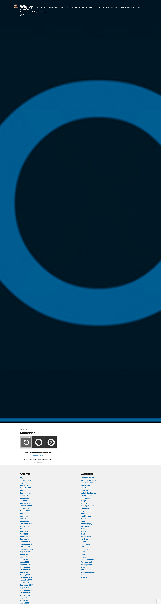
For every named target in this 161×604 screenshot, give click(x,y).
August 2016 (25, 595)
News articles (85, 536)
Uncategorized (86, 565)
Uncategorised (86, 562)
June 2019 (24, 554)
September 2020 (26, 524)
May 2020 (24, 531)
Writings (35, 12)
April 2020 (24, 534)
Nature (83, 531)
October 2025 (25, 480)
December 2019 (26, 542)
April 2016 (24, 600)
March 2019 (24, 562)
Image (82, 521)
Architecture (85, 485)
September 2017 (26, 585)
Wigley (26, 6)
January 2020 (25, 539)
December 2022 (26, 506)
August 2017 (25, 588)
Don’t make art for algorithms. (38, 452)
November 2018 (26, 570)
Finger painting (86, 511)
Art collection (85, 488)
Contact (43, 12)
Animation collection (88, 480)
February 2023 (25, 501)
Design (83, 501)
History (83, 518)
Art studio (84, 490)
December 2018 (26, 567)
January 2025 (25, 485)
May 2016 (23, 598)
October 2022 (25, 508)
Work (27, 12)
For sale (83, 513)
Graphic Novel (85, 516)
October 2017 (25, 582)
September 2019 (26, 549)
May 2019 (23, 557)
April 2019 (24, 559)
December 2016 (26, 590)
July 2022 (24, 513)
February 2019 (25, 565)
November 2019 (26, 544)
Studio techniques (87, 559)
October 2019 (25, 547)
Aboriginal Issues (87, 478)
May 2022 (24, 516)
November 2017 (26, 580)
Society (83, 554)
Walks (82, 567)
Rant (82, 547)
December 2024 (26, 488)
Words (82, 575)
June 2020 (24, 529)
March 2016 (24, 603)
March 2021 (24, 521)
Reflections (84, 549)
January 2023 (25, 503)
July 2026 (24, 478)
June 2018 (24, 572)
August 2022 (25, 511)
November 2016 (26, 593)
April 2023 (24, 495)
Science (83, 552)
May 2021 (23, 518)
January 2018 (25, 575)
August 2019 (25, 552)
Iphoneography (86, 524)
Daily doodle (85, 498)
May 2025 (24, 483)
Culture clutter (86, 495)
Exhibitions (84, 508)
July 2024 (24, 490)
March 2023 (24, 498)
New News (84, 534)
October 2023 (25, 493)
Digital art (84, 503)
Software (83, 557)
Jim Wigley (84, 526)
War (82, 570)
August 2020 (25, 526)
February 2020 (25, 536)
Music (82, 529)
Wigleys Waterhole (87, 572)
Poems (83, 542)
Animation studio (87, 483)
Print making (85, 544)
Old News (84, 539)
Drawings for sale (87, 506)
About (22, 12)
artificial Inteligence (88, 493)
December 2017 (26, 577)
